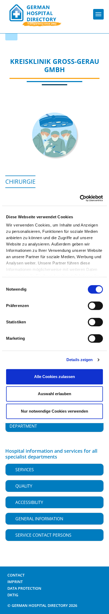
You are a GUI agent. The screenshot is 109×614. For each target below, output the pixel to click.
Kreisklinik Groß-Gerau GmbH (54, 65)
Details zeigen (79, 359)
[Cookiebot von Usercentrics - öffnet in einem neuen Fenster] (80, 198)
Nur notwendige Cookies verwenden (54, 411)
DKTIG (12, 594)
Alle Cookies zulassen (54, 376)
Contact (16, 575)
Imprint (15, 581)
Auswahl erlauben (54, 393)
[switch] (95, 305)
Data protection (24, 588)
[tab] (54, 469)
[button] (54, 469)
